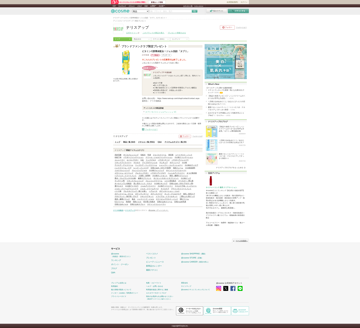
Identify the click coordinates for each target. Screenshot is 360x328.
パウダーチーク (164, 160)
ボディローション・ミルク (169, 191)
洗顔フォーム (178, 168)
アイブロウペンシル (149, 163)
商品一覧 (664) (129, 142)
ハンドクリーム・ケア (123, 168)
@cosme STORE (192, 258)
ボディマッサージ (142, 194)
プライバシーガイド (118, 296)
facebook (232, 288)
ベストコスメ (198, 6)
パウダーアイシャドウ (180, 160)
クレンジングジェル (139, 170)
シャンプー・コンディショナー (171, 165)
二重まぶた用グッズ (187, 196)
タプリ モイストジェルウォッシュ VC (160, 112)
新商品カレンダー (154, 266)
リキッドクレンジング (135, 181)
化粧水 (143, 155)
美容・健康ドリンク (122, 199)
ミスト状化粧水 (170, 181)
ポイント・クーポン (120, 264)
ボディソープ (175, 163)
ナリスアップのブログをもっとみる (229, 168)
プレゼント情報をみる (177, 33)
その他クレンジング (156, 170)
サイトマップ (186, 286)
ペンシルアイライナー (176, 173)
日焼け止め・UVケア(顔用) (161, 168)
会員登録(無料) (232, 2)
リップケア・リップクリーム (146, 165)
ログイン (244, 2)
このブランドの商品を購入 (153, 33)
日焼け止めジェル (121, 204)
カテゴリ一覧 (188, 6)
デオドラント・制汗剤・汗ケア (126, 196)
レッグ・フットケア (141, 168)
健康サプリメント (144, 178)
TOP (114, 6)
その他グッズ (186, 178)
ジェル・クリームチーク (149, 189)
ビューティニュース (155, 262)
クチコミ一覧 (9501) (146, 142)
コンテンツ (176, 39)
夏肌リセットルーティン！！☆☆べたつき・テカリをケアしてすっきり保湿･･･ (226, 108)
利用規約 (114, 286)
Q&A (146, 6)
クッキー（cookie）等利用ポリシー (124, 293)
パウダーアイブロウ (158, 173)
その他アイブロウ (132, 186)
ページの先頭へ (242, 241)
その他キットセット (159, 176)
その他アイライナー (165, 186)
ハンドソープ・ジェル (145, 199)
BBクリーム (184, 199)
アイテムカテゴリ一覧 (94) (175, 142)
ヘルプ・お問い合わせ (154, 286)
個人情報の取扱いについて (121, 290)
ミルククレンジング (122, 170)
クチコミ (158, 39)
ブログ (139, 6)
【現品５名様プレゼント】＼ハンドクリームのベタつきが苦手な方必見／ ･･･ (226, 97)
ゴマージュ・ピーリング (124, 173)
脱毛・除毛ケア (189, 194)
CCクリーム (119, 202)
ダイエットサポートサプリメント (166, 178)
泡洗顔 (128, 202)
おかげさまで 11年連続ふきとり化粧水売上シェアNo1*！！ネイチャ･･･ (226, 114)
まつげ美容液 (192, 173)
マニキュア (163, 163)
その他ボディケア (191, 165)
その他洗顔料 (190, 168)
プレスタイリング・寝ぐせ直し (135, 191)
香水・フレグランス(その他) (125, 178)
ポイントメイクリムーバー (176, 170)
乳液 (149, 155)
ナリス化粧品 (118, 210)
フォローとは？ (241, 27)
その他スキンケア (160, 183)
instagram (218, 288)
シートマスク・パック (183, 155)
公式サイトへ (131, 33)
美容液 (170, 155)
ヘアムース (153, 191)
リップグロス (151, 160)
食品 (133, 199)
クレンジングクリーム (154, 181)
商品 (137, 39)
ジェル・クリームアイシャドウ (126, 189)
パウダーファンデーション (133, 157)
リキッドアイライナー (123, 163)
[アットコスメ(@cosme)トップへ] (120, 12)
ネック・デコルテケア (172, 194)
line (240, 288)
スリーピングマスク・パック (167, 199)
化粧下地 (118, 157)
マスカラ (136, 163)
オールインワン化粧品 (123, 183)
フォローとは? (197, 136)
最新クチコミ (152, 270)
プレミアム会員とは (118, 283)
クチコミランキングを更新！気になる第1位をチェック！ (226, 91)
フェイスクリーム (159, 155)
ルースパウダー (133, 160)
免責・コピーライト (153, 283)
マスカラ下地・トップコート (186, 186)
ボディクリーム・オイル (124, 194)
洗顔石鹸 (118, 155)
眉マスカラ (119, 186)
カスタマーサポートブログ (156, 293)
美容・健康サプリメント (178, 176)
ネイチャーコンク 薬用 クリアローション (221, 187)
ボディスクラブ (156, 194)
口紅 (142, 160)
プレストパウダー (142, 173)
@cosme (121, 255)
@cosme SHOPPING (194, 254)
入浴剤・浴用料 (144, 176)
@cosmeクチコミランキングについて (195, 290)
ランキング (122, 6)
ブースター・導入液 (185, 181)
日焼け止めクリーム (164, 202)
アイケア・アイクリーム (124, 165)
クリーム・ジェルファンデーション (159, 157)
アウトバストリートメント (181, 189)
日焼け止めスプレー (137, 204)
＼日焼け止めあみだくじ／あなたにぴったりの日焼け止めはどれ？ (226, 103)
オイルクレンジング (131, 155)
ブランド (132, 6)
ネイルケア (165, 189)
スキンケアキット (147, 196)
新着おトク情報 (157, 2)
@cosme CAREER (195, 262)
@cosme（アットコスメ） (158, 210)
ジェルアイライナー (148, 186)
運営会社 (184, 283)
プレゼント (151, 258)
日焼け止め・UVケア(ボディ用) (181, 183)
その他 (184, 163)
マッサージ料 (120, 181)
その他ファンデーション (184, 157)
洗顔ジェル (137, 202)
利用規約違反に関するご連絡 (157, 290)
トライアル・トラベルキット (167, 196)
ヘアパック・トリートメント (126, 176)
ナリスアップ (121, 136)
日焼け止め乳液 (180, 202)
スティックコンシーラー (156, 204)
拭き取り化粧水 (149, 202)
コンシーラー (120, 160)
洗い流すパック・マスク (142, 183)
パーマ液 (118, 191)
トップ (117, 39)
